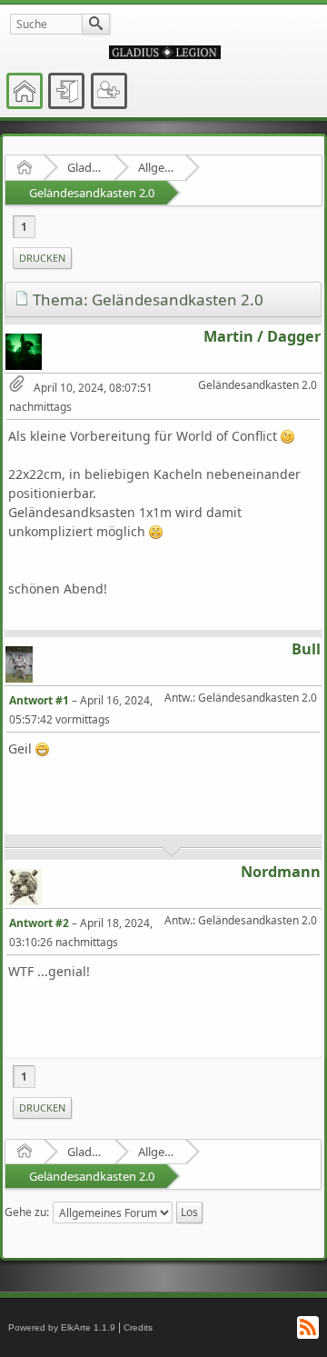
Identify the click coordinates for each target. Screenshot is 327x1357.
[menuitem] (42, 258)
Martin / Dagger (262, 336)
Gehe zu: (27, 1212)
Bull (306, 649)
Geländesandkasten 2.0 (91, 193)
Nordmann (281, 872)
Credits (138, 1327)
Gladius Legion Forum (85, 167)
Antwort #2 (39, 923)
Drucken (42, 257)
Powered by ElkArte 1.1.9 (61, 1327)
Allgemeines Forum (155, 167)
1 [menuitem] (24, 226)
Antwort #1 (39, 700)
